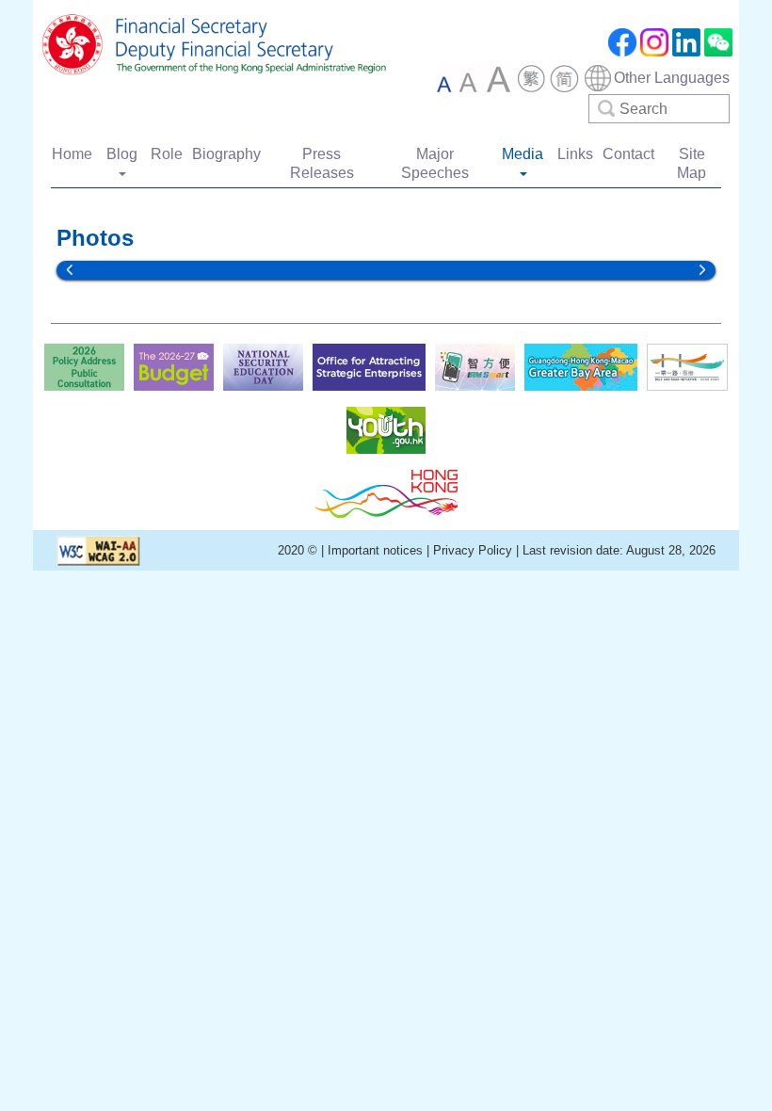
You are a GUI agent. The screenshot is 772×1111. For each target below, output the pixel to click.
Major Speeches (435, 163)
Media (522, 154)
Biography (226, 154)
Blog (121, 154)
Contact (628, 154)
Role (167, 154)
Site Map (691, 163)
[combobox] (656, 78)
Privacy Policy (472, 550)
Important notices (377, 550)
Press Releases (322, 163)
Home (72, 154)
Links (575, 154)
